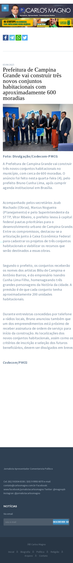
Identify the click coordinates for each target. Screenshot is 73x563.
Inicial (11, 551)
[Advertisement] (36, 404)
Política (40, 551)
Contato (43, 555)
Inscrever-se (61, 521)
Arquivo (29, 555)
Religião (55, 551)
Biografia (25, 551)
